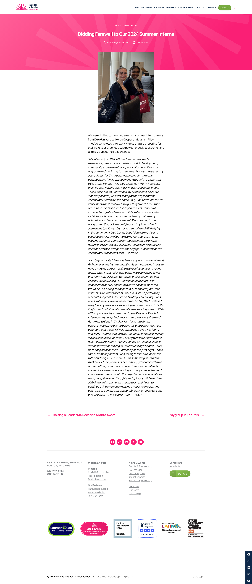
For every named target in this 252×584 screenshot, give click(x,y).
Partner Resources (98, 488)
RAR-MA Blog (136, 469)
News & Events (185, 7)
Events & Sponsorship (140, 466)
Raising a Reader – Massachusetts (75, 576)
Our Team (134, 489)
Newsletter (130, 25)
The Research (95, 475)
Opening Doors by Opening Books (115, 576)
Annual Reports (137, 473)
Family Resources (97, 479)
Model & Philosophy (98, 472)
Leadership (135, 493)
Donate (225, 7)
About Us (200, 7)
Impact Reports (137, 476)
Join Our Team (95, 495)
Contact (211, 7)
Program (159, 7)
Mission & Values (143, 7)
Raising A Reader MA (119, 42)
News (118, 25)
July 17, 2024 (142, 42)
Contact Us (55, 474)
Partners (171, 7)
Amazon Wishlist (96, 492)
